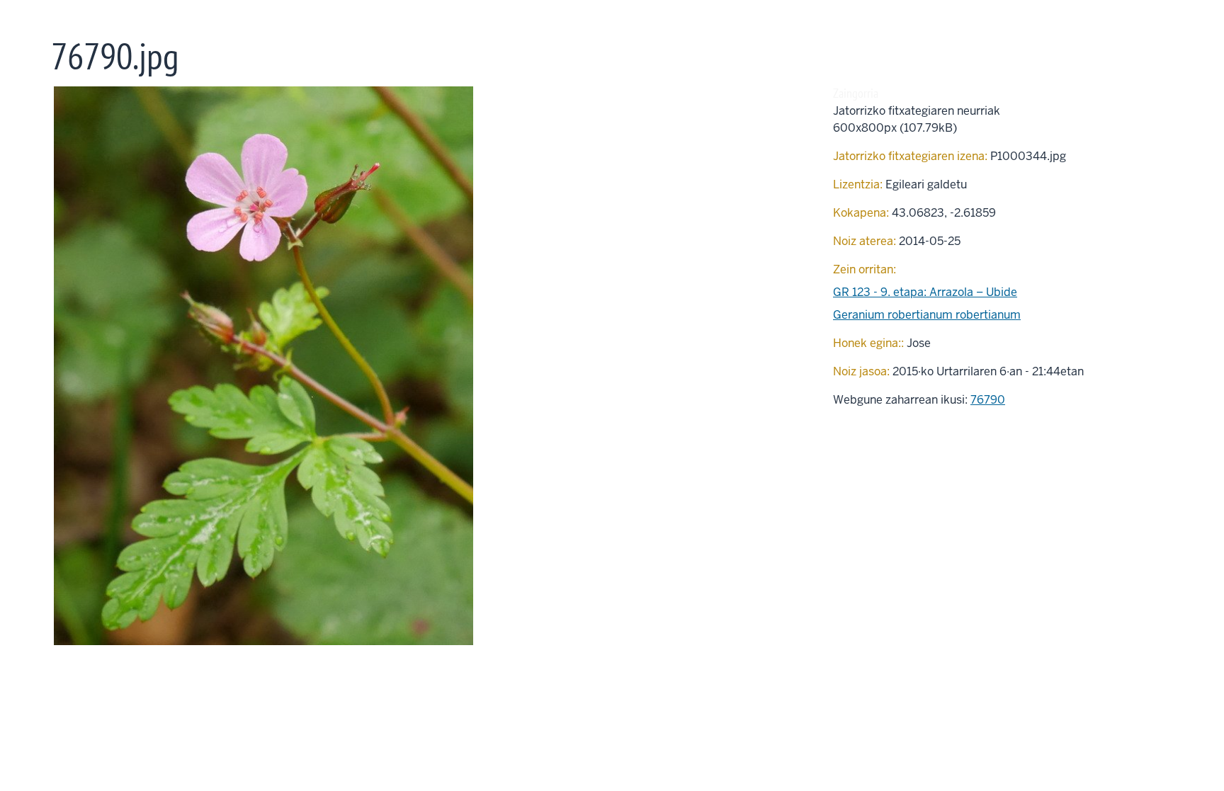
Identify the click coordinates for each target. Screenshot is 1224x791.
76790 (987, 399)
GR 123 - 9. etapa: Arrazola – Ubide (925, 292)
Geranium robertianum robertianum (927, 314)
